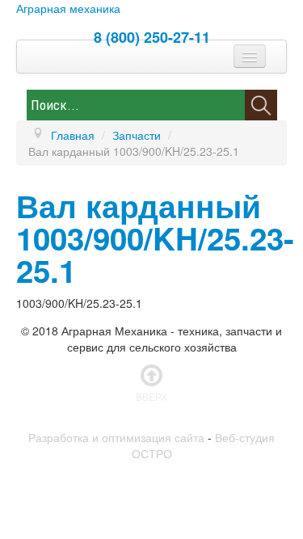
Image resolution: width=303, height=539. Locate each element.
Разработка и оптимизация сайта (116, 437)
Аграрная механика (68, 8)
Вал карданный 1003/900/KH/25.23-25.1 (155, 238)
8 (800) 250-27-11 (152, 37)
